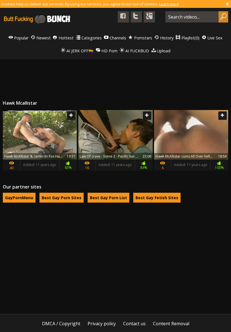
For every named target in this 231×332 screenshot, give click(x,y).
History (166, 38)
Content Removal (171, 323)
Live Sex (214, 38)
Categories (91, 38)
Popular (20, 38)
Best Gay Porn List (108, 197)
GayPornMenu (19, 197)
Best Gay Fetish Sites (157, 197)
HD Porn (108, 50)
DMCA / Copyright (61, 323)
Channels (117, 38)
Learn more (169, 3)
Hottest (65, 38)
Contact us (134, 323)
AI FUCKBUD (136, 50)
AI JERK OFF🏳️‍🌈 (79, 50)
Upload (163, 50)
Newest (43, 38)
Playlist (189, 38)
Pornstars (142, 38)
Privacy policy (102, 323)
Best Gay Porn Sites (61, 197)
